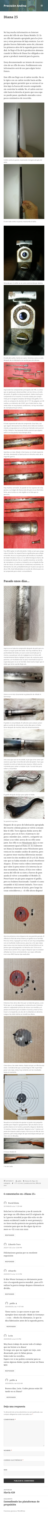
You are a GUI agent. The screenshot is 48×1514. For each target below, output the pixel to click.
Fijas (33, 1181)
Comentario (10, 1419)
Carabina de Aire (29, 1183)
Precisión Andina (15, 5)
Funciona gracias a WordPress (14, 1511)
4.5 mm (20, 1183)
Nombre (8, 1450)
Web (5, 1470)
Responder (9, 1235)
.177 (15, 1183)
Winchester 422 (29, 842)
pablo (19, 1181)
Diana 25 (28, 1181)
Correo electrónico (14, 1460)
